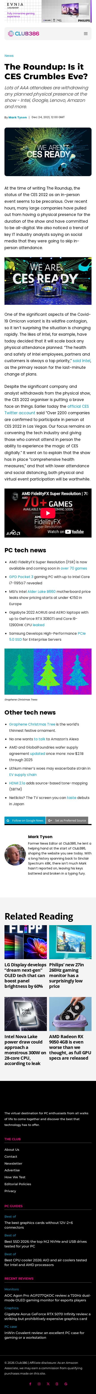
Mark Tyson (17, 117)
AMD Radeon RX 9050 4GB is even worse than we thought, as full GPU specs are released (70, 1047)
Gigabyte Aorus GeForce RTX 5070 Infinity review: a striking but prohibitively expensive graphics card (47, 1316)
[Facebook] (30, 1384)
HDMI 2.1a (17, 783)
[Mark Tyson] (15, 855)
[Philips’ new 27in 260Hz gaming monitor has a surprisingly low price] (70, 942)
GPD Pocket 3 (21, 576)
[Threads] (57, 1384)
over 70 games (74, 568)
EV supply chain (23, 774)
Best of (10, 1217)
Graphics (11, 1308)
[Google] (66, 1384)
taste (71, 797)
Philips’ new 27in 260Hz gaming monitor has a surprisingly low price (66, 975)
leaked (38, 625)
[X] (48, 1384)
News (9, 56)
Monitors (11, 1289)
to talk (39, 739)
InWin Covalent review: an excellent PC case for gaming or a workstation (44, 1335)
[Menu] (86, 33)
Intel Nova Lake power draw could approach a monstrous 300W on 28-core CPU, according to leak (25, 1049)
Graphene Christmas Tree (32, 724)
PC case (10, 1327)
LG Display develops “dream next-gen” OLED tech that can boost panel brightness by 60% (25, 975)
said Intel (81, 360)
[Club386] (23, 33)
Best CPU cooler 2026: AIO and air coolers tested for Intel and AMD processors (45, 1262)
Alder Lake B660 (41, 591)
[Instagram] (39, 1384)
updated (37, 753)
